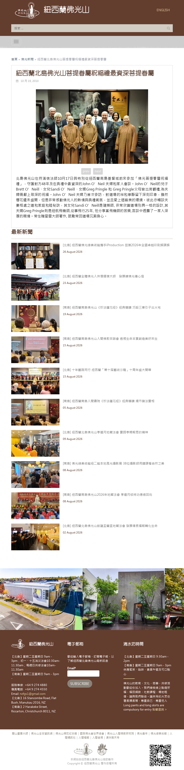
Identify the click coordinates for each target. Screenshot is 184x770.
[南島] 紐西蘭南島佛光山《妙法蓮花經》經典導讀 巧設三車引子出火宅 (112, 307)
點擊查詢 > (159, 709)
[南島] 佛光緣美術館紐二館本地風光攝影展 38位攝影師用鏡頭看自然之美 (113, 463)
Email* (71, 668)
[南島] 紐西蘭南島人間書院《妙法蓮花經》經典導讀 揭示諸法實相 (108, 401)
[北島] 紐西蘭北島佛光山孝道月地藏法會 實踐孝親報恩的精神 (105, 432)
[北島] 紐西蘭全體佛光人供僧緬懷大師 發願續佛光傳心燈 (103, 276)
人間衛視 (97, 737)
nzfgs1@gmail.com (33, 694)
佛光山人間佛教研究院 (120, 733)
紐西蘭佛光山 (67, 9)
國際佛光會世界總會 (92, 733)
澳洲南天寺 (112, 737)
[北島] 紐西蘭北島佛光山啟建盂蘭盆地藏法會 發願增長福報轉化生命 (110, 526)
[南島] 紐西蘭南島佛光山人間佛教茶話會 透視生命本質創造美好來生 (110, 339)
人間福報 (84, 737)
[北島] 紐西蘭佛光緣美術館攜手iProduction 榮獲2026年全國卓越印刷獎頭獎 (116, 245)
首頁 (14, 59)
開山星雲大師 (20, 733)
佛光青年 (142, 733)
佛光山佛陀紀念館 (66, 733)
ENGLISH (163, 10)
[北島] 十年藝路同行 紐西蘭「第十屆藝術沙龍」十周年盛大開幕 (107, 370)
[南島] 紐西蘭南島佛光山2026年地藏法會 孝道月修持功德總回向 (107, 495)
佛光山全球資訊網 (42, 733)
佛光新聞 (27, 59)
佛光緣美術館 (159, 733)
